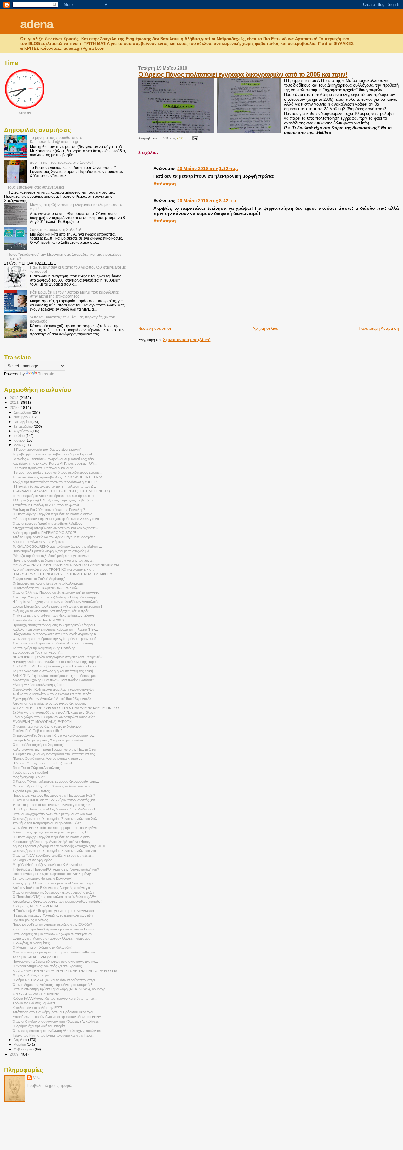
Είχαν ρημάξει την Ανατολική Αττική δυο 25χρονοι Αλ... (53, 699)
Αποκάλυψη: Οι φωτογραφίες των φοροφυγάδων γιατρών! (57, 901)
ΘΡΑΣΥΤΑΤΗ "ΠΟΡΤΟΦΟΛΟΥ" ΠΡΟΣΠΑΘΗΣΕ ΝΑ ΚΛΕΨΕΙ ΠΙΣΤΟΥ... (67, 708)
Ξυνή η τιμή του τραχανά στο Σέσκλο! (61, 162)
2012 (15, 398)
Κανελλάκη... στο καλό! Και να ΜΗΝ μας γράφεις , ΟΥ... (55, 463)
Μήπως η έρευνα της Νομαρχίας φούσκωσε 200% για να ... (58, 519)
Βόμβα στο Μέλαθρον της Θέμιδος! (39, 542)
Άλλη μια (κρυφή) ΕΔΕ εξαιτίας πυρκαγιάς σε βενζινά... (54, 500)
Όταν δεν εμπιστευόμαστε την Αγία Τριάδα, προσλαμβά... (56, 639)
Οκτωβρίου (22, 422)
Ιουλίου (20, 436)
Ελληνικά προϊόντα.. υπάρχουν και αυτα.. (44, 468)
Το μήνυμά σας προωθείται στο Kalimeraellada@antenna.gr (56, 139)
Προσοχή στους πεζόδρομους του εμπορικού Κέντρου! (54, 625)
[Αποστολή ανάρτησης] (194, 138)
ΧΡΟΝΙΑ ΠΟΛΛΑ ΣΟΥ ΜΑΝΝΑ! (36, 994)
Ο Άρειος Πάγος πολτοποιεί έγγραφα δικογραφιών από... (56, 781)
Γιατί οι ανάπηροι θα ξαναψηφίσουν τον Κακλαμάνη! (52, 874)
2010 (15, 407)
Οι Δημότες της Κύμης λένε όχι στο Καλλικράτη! (48, 583)
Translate (46, 374)
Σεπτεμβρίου (24, 426)
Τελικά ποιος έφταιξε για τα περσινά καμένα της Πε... (52, 832)
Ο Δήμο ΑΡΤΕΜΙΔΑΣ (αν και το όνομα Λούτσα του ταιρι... (55, 980)
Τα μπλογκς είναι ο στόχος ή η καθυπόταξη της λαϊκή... (54, 671)
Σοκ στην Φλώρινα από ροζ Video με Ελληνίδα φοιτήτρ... (56, 597)
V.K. (36, 1077)
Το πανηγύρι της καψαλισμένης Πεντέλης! (44, 648)
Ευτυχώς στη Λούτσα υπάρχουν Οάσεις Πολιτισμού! (52, 938)
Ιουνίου (20, 440)
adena (36, 24)
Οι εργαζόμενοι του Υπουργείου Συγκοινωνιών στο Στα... (56, 851)
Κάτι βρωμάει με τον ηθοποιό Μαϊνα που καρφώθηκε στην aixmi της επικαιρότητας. (74, 294)
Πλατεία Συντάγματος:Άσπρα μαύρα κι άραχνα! (48, 758)
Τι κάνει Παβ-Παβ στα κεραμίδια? (37, 731)
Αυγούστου (22, 431)
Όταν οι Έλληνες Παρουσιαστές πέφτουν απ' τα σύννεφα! (56, 592)
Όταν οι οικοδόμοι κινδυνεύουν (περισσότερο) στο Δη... (54, 892)
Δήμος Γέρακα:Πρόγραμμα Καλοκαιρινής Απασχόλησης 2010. (59, 846)
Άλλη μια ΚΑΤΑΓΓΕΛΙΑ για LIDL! (36, 957)
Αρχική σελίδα (266, 328)
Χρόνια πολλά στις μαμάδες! (34, 1003)
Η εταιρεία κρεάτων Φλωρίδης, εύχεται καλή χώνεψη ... (54, 915)
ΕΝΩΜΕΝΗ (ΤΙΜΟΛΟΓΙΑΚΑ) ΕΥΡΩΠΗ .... (45, 722)
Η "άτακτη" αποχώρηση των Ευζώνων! (42, 763)
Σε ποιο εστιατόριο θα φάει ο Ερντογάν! (42, 878)
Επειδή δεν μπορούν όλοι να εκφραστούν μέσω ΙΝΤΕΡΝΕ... (58, 1017)
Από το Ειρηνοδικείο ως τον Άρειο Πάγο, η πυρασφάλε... (55, 537)
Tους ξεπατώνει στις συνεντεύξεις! (35, 187)
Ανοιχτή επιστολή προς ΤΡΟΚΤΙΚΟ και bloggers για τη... (55, 569)
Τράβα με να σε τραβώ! (30, 772)
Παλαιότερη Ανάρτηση (379, 328)
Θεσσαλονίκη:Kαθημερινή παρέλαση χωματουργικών (53, 689)
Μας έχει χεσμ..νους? (29, 777)
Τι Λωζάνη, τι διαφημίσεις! (32, 943)
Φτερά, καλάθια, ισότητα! (31, 975)
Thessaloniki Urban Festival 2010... (39, 620)
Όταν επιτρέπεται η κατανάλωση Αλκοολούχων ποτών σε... (58, 1031)
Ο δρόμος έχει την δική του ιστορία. (39, 1026)
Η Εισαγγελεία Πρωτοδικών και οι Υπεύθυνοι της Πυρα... (56, 662)
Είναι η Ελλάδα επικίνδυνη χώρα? (38, 685)
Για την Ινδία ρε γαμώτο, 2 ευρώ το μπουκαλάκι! (49, 740)
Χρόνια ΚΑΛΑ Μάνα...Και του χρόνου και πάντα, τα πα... (55, 998)
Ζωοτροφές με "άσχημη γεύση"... (38, 652)
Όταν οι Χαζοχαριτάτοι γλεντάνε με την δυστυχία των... (54, 814)
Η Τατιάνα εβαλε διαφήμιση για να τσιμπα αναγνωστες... (55, 911)
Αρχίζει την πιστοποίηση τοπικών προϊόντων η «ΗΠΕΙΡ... (56, 482)
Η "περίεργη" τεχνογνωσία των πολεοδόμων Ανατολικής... (57, 602)
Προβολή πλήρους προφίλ (49, 1086)
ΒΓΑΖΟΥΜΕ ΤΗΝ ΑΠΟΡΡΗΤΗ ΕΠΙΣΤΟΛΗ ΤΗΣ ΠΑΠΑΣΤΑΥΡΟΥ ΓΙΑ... (66, 971)
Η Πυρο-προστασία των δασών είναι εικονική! (47, 449)
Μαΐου (19, 445)
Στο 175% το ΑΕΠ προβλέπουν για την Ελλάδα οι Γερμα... (56, 666)
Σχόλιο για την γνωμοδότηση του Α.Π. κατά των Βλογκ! (54, 712)
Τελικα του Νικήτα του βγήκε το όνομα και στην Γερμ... (53, 1035)
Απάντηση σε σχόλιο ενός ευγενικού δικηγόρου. (49, 703)
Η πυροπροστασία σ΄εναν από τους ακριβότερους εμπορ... (57, 472)
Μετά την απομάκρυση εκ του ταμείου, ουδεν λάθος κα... (55, 952)
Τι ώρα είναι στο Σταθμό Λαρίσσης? (39, 579)
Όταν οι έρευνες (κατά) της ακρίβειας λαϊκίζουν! (48, 523)
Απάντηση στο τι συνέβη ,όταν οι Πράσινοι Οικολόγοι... (54, 1012)
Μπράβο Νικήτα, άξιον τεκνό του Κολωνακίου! (47, 865)
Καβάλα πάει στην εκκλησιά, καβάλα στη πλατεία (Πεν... (55, 629)
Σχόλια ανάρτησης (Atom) (186, 339)
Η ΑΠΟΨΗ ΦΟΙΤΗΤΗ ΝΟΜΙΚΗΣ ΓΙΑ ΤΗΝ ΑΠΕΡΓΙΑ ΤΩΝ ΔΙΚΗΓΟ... (64, 574)
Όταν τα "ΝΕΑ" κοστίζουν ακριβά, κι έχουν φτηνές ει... (53, 855)
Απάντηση (164, 183)
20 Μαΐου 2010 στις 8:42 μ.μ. (207, 200)
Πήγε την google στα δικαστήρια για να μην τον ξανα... (53, 560)
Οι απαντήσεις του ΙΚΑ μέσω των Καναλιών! (46, 588)
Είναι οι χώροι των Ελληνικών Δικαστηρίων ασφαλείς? (54, 717)
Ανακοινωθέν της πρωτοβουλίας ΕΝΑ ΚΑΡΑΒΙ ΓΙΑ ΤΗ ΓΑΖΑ (57, 477)
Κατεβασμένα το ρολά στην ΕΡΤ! (37, 1008)
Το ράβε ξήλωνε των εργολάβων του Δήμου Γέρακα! (52, 454)
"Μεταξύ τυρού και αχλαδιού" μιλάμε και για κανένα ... (53, 556)
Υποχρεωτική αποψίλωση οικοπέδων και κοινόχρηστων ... (57, 528)
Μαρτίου (20, 1044)
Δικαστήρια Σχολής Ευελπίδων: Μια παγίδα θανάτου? (53, 680)
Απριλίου (21, 1040)
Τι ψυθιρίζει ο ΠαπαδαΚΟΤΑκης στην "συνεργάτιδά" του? (56, 869)
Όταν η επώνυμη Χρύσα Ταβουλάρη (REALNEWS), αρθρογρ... (60, 989)
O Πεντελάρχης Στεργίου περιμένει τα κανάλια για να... (54, 514)
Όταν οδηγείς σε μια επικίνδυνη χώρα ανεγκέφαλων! (53, 934)
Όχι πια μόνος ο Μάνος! (31, 920)
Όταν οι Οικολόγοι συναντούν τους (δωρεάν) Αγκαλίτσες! (56, 1021)
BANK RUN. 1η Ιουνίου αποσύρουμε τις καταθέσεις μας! (55, 676)
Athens (24, 113)
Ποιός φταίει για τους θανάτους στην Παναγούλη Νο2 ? (54, 795)
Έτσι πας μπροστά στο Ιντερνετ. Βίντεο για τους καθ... (53, 805)
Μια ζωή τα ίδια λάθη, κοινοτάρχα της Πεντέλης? (49, 510)
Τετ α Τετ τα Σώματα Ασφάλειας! (36, 768)
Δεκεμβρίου (23, 412)
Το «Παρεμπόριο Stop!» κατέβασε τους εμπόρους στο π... (56, 496)
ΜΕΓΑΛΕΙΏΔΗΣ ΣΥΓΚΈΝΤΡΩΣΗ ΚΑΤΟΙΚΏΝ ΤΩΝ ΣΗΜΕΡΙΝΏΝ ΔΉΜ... (67, 565)
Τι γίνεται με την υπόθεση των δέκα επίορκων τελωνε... (55, 615)
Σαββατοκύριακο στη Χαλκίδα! (55, 229)
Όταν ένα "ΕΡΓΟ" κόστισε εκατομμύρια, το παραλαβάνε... (56, 828)
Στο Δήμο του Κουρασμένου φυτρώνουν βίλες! (47, 823)
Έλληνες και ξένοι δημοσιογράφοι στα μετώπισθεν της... (55, 754)
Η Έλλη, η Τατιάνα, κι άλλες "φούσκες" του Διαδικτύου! (54, 809)
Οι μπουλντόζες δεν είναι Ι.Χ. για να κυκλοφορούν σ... (54, 735)
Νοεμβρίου (22, 417)
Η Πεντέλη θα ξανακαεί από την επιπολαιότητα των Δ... (54, 486)
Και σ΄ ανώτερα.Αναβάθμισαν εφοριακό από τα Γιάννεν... (56, 929)
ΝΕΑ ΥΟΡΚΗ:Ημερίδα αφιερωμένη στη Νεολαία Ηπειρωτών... (59, 657)
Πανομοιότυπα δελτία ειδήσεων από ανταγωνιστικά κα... (55, 961)
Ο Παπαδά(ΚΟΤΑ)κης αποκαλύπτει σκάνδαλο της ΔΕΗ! (55, 897)
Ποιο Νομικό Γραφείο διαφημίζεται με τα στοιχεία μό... (52, 551)
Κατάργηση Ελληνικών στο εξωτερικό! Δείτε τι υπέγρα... (55, 883)
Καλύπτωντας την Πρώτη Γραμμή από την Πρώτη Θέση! (55, 749)
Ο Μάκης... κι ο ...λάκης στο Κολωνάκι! (42, 947)
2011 (15, 402)
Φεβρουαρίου (24, 1049)
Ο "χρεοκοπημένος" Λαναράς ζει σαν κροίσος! (47, 966)
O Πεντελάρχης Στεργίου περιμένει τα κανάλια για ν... (53, 837)
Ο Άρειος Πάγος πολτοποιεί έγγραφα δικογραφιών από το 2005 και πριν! (242, 74)
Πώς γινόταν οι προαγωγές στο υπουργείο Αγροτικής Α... (56, 634)
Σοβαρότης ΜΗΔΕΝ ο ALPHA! (35, 906)
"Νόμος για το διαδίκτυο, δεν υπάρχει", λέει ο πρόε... (52, 611)
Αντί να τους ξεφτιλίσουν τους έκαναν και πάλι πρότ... (53, 694)
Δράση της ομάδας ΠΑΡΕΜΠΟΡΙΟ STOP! (44, 533)
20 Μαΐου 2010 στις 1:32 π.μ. (207, 168)
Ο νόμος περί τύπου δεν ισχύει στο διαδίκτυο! (47, 726)
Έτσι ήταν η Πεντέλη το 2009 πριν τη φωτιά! (46, 505)
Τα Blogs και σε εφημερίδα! (33, 860)
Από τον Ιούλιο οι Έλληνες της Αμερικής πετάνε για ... (53, 888)
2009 (15, 1054)
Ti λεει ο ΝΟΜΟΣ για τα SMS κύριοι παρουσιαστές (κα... (55, 800)
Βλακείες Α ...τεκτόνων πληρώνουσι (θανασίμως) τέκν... (55, 459)
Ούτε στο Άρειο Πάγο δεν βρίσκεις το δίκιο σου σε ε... (53, 786)
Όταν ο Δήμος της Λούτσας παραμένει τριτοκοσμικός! (52, 985)
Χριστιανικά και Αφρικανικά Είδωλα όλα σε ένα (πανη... (54, 643)
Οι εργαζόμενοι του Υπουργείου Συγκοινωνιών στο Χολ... (56, 819)
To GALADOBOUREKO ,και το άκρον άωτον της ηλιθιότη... (57, 546)
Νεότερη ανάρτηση (155, 328)
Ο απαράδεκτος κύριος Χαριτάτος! (38, 745)
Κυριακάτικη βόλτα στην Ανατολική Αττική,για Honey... (53, 842)
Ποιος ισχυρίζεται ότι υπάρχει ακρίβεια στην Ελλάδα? (52, 924)
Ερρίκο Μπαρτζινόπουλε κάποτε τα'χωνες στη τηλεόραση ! (57, 606)
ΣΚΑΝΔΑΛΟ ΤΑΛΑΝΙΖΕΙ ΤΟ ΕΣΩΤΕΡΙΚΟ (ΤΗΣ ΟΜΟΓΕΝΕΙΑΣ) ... (63, 491)
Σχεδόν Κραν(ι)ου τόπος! (32, 791)
